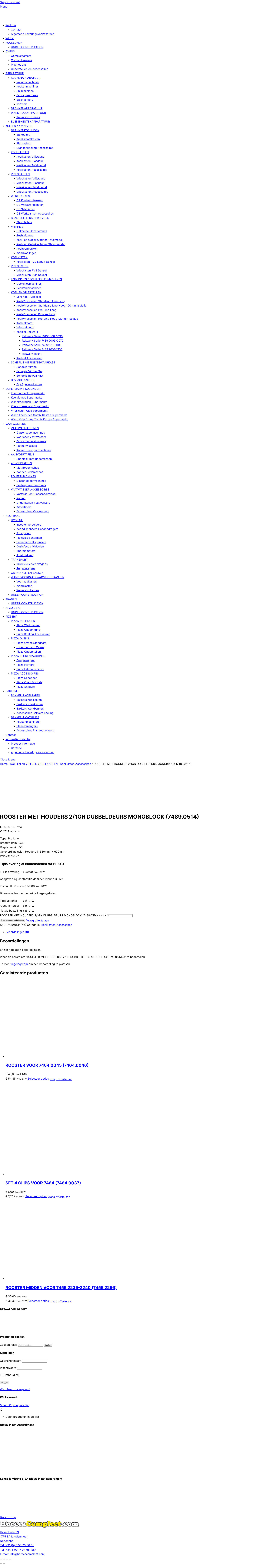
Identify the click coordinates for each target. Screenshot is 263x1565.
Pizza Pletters (25, 664)
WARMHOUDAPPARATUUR (28, 112)
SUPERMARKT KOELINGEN (22, 388)
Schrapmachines (27, 95)
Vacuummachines (27, 82)
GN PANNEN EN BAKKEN (27, 572)
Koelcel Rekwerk (27, 331)
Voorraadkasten (26, 581)
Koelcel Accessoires (29, 358)
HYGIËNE (17, 520)
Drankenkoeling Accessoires (34, 147)
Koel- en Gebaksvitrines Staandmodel (40, 244)
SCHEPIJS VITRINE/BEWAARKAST (33, 362)
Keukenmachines (27, 86)
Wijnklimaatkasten (28, 139)
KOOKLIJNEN (13, 42)
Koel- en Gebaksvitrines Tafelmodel (39, 239)
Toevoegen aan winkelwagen (12, 920)
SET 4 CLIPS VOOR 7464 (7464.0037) (43, 1182)
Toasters (21, 104)
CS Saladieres (25, 209)
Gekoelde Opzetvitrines (31, 231)
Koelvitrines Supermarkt (26, 397)
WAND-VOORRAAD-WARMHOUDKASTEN (37, 577)
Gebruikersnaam (10, 1360)
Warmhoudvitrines (28, 117)
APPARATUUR (14, 73)
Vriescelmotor (25, 327)
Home (4, 764)
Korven (20, 498)
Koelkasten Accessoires (31, 169)
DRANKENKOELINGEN (25, 130)
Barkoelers (23, 134)
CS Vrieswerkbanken (30, 204)
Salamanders (24, 99)
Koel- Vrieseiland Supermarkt (30, 406)
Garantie (16, 748)
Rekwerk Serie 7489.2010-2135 (42, 349)
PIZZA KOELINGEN (23, 621)
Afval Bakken (24, 555)
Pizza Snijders (25, 686)
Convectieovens (21, 60)
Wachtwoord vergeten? (15, 1389)
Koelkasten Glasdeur (29, 161)
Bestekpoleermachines (31, 485)
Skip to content (10, 2)
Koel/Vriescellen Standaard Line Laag (40, 301)
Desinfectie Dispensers (31, 542)
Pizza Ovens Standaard (31, 643)
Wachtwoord (8, 1368)
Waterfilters (23, 507)
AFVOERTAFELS (21, 463)
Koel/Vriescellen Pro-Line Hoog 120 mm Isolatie (47, 318)
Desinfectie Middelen (30, 546)
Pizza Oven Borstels (29, 682)
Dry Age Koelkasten (29, 384)
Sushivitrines (24, 235)
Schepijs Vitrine (26, 367)
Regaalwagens (25, 568)
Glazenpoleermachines (31, 480)
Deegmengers (25, 660)
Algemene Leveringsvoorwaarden (32, 34)
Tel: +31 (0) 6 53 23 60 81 (17, 1545)
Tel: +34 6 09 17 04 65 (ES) (18, 1549)
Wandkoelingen (26, 253)
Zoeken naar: (8, 1344)
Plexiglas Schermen (29, 537)
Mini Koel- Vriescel (28, 296)
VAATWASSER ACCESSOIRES (30, 489)
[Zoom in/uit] (1, 1559)
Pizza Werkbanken (28, 625)
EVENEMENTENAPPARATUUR (30, 121)
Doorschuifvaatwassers (31, 441)
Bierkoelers (23, 143)
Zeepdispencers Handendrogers (37, 529)
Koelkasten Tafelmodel (31, 165)
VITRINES (17, 226)
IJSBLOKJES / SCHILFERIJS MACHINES (36, 279)
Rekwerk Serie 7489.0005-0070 (43, 340)
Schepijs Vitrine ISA (29, 371)
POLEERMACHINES (23, 476)
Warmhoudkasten (27, 590)
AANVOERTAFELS (22, 454)
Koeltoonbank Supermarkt (28, 393)
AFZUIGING (12, 607)
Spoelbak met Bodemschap (34, 459)
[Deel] (7, 1559)
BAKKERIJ (11, 691)
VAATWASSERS (15, 423)
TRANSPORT (19, 559)
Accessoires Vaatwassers (32, 511)
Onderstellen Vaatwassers (33, 502)
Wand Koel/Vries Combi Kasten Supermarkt (39, 415)
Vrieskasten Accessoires (32, 191)
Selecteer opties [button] (38, 1078)
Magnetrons (18, 64)
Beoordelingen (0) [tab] (17, 932)
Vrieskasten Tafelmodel (31, 187)
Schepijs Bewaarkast (29, 375)
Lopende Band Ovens (30, 647)
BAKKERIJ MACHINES (25, 717)
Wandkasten (24, 586)
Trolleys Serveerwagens (32, 564)
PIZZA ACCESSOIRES (25, 673)
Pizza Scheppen (26, 678)
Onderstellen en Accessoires (29, 69)
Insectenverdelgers (28, 524)
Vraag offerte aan (37, 920)
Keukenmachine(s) (28, 721)
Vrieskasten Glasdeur (30, 183)
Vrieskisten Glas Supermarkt (29, 410)
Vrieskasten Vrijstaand (30, 178)
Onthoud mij (11, 1375)
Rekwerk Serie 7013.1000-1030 (42, 336)
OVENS (10, 51)
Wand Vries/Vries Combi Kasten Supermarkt (39, 419)
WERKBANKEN (20, 196)
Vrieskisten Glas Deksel (31, 275)
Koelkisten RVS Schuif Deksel (35, 261)
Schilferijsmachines (28, 288)
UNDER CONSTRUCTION (27, 47)
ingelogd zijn (19, 964)
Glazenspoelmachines (30, 432)
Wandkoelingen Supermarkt (29, 402)
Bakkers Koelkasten (29, 699)
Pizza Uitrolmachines (30, 669)
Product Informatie (23, 743)
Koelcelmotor (24, 323)
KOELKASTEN (20, 152)
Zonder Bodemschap (29, 472)
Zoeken (48, 1345)
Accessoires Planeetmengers (35, 730)
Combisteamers (21, 55)
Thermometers (25, 551)
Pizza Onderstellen (28, 651)
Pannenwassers (26, 445)
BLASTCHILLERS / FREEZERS (30, 218)
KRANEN (11, 599)
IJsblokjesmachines (29, 283)
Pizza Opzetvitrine (28, 629)
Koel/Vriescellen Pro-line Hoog (36, 314)
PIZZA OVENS (20, 638)
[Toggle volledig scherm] (4, 1559)
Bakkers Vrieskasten (29, 704)
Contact (16, 29)
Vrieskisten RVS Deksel (31, 270)
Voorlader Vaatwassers (31, 437)
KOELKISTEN (19, 257)
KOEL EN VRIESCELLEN (26, 292)
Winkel (9, 38)
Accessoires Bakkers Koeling (35, 713)
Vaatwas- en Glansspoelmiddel (36, 494)
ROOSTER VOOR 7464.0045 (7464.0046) (47, 1065)
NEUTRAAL (12, 515)
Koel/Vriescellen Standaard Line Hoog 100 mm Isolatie (51, 305)
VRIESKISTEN (19, 266)
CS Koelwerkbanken (29, 200)
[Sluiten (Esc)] (10, 1559)
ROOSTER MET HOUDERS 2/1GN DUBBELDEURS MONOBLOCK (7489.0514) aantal (53, 915)
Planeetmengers (27, 726)
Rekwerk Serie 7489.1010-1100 (42, 345)
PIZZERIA (11, 616)
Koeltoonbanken (27, 248)
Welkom (10, 25)
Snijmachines (25, 91)
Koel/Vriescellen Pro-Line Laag (36, 310)
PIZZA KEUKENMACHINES (28, 656)
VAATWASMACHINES (25, 428)
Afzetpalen (23, 533)
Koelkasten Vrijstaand (30, 156)
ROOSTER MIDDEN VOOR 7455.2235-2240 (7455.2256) (61, 1287)
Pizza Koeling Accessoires (33, 634)
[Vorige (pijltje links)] (1, 1563)
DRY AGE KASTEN (23, 380)
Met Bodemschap (27, 467)
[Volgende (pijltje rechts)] (4, 1563)
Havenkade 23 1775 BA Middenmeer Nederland (14, 1537)
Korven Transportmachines (33, 450)
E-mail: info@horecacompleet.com (22, 1554)
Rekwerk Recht (32, 353)
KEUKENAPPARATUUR (25, 77)
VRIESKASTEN (20, 174)
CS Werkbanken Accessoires (35, 213)
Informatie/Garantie (17, 739)
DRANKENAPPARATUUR (26, 108)
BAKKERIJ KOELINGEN (25, 695)
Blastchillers (24, 222)
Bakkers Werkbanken (30, 708)
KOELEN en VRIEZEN (18, 126)
